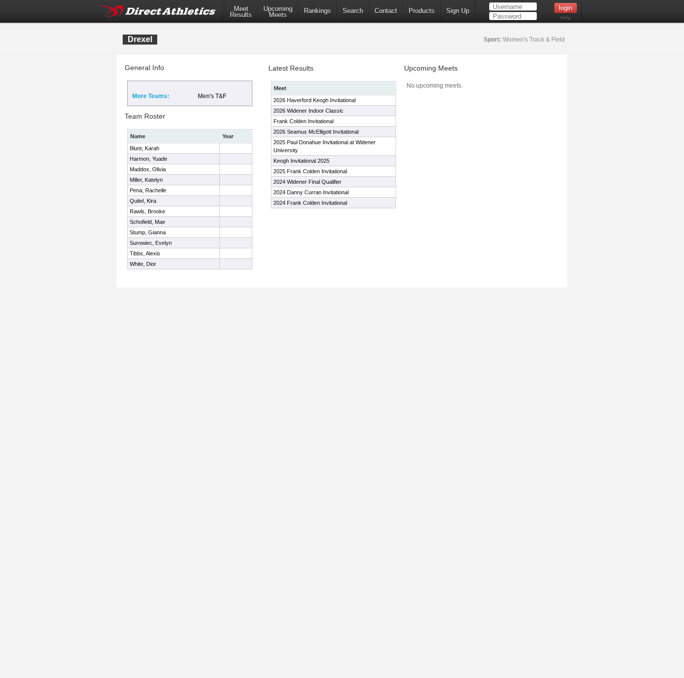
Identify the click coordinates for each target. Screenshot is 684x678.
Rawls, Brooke (147, 211)
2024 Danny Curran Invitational (311, 192)
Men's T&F (212, 96)
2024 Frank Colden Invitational (310, 203)
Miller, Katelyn (146, 180)
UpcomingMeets (277, 12)
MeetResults (241, 12)
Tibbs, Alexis (145, 253)
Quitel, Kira (143, 201)
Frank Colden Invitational (303, 121)
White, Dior (143, 264)
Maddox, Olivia (148, 169)
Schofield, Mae (147, 222)
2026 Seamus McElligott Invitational (316, 132)
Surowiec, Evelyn (151, 243)
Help (565, 18)
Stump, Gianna (148, 232)
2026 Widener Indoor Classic (308, 111)
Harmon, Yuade (148, 159)
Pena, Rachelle (148, 190)
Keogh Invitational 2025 (301, 161)
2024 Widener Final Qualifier (307, 182)
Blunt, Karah (144, 148)
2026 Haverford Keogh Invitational (314, 100)
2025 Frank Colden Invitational (310, 171)
